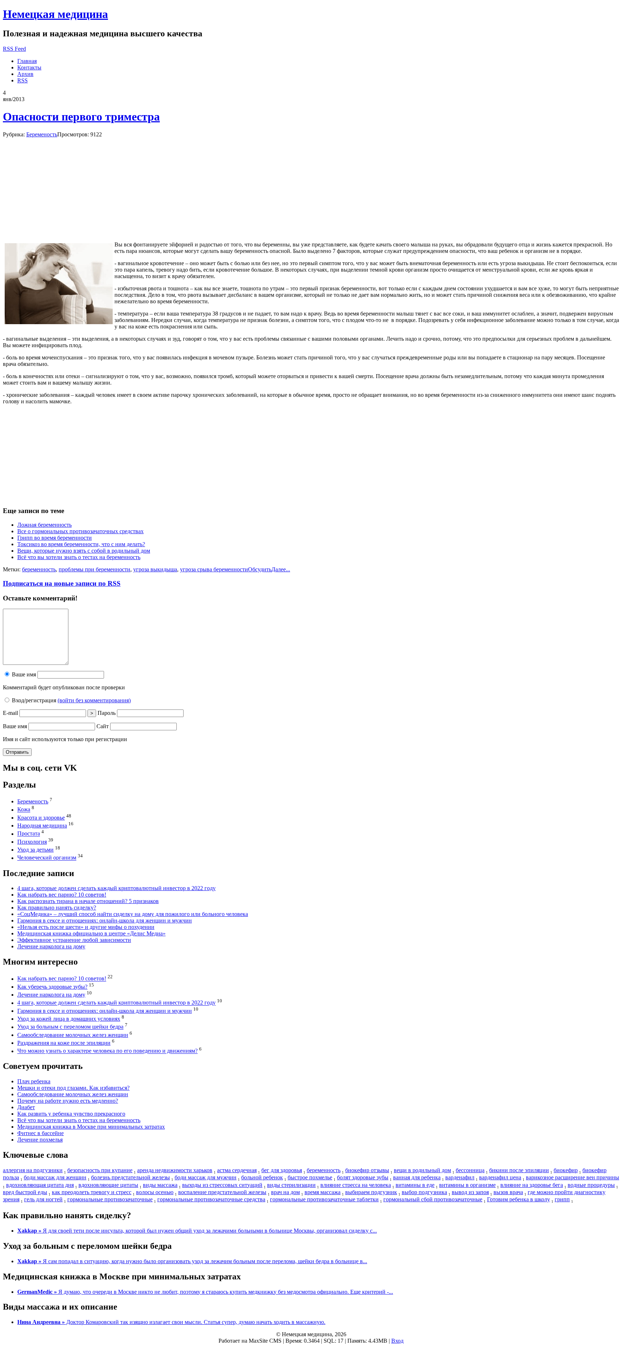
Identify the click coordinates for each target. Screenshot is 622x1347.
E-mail (10, 713)
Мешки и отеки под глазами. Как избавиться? (73, 1088)
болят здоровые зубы (362, 1177)
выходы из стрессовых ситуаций (222, 1185)
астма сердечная (237, 1170)
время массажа (323, 1192)
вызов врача (508, 1192)
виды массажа (160, 1185)
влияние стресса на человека (355, 1185)
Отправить (17, 752)
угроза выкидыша (155, 569)
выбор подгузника (424, 1192)
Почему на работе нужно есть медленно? (67, 1101)
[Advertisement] (58, 190)
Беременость (41, 134)
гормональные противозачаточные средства (211, 1199)
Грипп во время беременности (54, 538)
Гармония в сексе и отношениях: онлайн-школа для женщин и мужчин (104, 920)
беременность (39, 569)
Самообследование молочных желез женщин (72, 1035)
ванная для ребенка (417, 1177)
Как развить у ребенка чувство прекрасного (71, 1114)
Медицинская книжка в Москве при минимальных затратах (91, 1127)
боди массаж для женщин (55, 1177)
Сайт (102, 726)
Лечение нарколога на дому (51, 946)
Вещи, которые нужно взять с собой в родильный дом (83, 551)
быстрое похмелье (310, 1177)
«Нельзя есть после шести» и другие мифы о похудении (85, 927)
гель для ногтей (43, 1199)
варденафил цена (500, 1177)
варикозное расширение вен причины (572, 1177)
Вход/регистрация (70, 700)
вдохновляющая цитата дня (40, 1185)
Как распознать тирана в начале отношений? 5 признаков (88, 901)
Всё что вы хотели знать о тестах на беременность (78, 557)
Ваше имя (23, 674)
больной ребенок (262, 1177)
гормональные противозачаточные (110, 1199)
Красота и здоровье (41, 818)
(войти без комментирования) (94, 700)
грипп (562, 1199)
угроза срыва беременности (214, 569)
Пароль (107, 713)
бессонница (470, 1170)
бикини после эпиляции (519, 1170)
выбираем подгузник (371, 1192)
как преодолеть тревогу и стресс (91, 1192)
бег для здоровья (281, 1170)
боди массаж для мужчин (205, 1177)
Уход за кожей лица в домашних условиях (68, 1019)
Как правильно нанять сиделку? (56, 907)
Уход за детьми (35, 850)
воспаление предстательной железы (222, 1192)
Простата (28, 834)
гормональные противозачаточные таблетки (324, 1199)
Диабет (26, 1107)
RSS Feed (14, 49)
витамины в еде (415, 1185)
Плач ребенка (33, 1081)
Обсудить (259, 569)
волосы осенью (154, 1192)
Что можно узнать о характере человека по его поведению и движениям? (107, 1051)
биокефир (566, 1170)
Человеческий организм (46, 858)
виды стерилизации (291, 1185)
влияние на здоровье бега (531, 1185)
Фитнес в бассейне (40, 1133)
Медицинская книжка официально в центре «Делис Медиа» (91, 933)
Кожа (23, 810)
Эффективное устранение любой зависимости (74, 940)
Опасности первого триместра (81, 116)
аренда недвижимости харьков (174, 1170)
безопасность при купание (99, 1170)
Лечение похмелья (40, 1140)
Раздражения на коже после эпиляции (64, 1043)
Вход (397, 1341)
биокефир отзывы (367, 1170)
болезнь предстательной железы (130, 1177)
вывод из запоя (470, 1192)
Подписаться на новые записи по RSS (62, 583)
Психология (32, 842)
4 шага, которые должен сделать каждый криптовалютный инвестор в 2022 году (116, 888)
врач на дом (285, 1192)
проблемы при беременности (94, 569)
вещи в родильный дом (422, 1170)
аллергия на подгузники (33, 1170)
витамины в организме (467, 1185)
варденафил (459, 1177)
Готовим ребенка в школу (518, 1199)
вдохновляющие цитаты (108, 1185)
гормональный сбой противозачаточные (432, 1199)
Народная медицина (42, 825)
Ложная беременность (44, 525)
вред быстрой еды (25, 1192)
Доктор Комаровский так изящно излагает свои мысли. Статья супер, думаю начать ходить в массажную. (171, 1322)
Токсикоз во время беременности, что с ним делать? (81, 544)
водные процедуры (591, 1185)
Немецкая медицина (55, 14)
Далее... (280, 569)
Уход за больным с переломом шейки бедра (70, 1027)
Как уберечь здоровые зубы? (52, 987)
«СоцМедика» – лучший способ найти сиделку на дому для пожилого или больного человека (132, 914)
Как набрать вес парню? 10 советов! (61, 895)
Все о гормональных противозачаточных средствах (80, 531)
